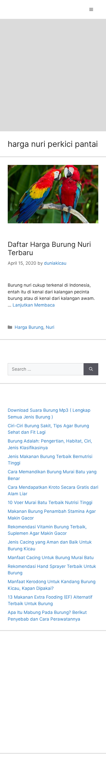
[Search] (91, 369)
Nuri (50, 327)
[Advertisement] (53, 74)
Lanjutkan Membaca (34, 305)
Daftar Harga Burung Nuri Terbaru (49, 248)
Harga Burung (29, 327)
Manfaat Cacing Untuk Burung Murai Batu (51, 557)
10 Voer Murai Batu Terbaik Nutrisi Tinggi (50, 502)
